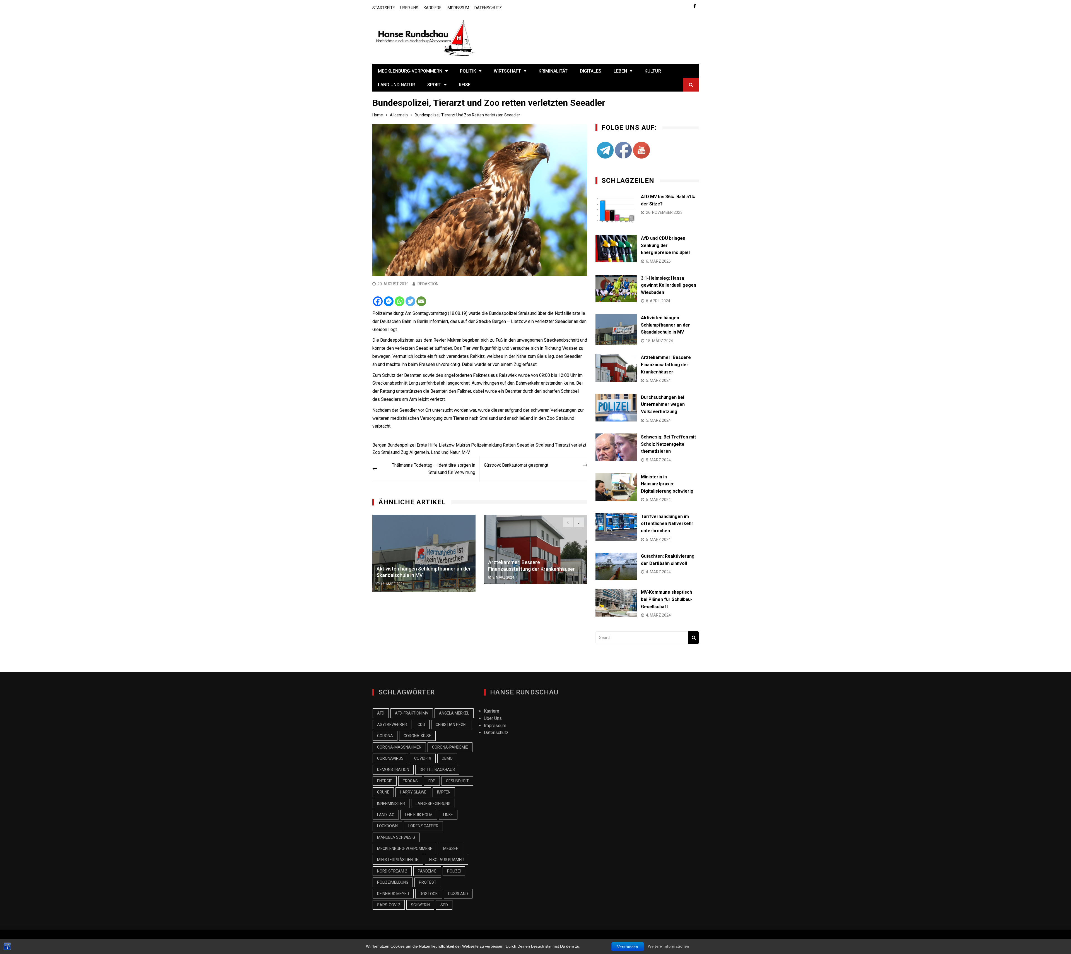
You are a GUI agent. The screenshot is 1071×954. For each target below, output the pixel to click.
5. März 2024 (503, 578)
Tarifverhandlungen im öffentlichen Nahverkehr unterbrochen (667, 523)
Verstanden (627, 947)
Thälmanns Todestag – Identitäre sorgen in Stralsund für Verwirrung (433, 468)
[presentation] (568, 522)
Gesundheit (457, 781)
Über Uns (409, 8)
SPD (444, 905)
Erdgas (410, 781)
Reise (465, 84)
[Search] (693, 637)
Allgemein (419, 452)
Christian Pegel (451, 724)
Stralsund (545, 445)
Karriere (433, 8)
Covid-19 (422, 758)
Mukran (463, 445)
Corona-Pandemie (450, 747)
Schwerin (420, 905)
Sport (434, 84)
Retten (509, 445)
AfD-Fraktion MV (411, 713)
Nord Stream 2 (392, 871)
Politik (468, 71)
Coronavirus (390, 758)
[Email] (421, 301)
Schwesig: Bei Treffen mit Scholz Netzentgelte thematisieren (668, 444)
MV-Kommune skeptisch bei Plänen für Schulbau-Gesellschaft (666, 599)
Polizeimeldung (486, 445)
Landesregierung (433, 803)
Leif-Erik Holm (419, 814)
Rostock (429, 893)
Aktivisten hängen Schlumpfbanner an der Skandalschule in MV (665, 325)
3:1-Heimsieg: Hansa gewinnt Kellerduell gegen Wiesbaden (668, 285)
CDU (421, 724)
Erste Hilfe (427, 445)
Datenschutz (488, 8)
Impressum (458, 8)
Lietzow (447, 445)
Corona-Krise (417, 736)
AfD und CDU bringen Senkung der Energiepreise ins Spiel (665, 245)
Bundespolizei (401, 445)
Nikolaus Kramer (446, 859)
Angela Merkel (454, 713)
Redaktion (428, 284)
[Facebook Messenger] (389, 301)
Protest (427, 882)
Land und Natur (396, 84)
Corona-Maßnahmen (399, 747)
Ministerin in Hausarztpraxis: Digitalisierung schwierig (667, 484)
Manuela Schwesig (396, 837)
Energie (384, 781)
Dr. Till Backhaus (437, 769)
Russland (458, 893)
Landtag (385, 814)
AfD (380, 713)
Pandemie (427, 871)
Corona (385, 736)
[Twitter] (410, 301)
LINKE (448, 814)
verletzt (578, 445)
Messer (451, 848)
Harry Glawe (413, 792)
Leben (620, 71)
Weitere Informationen (668, 946)
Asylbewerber (392, 724)
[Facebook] (378, 301)
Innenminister (391, 803)
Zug (404, 452)
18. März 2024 (392, 584)
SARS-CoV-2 (388, 905)
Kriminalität (553, 71)
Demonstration (393, 769)
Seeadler (525, 445)
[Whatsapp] (399, 301)
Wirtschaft (507, 71)
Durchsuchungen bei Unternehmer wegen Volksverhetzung (663, 404)
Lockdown (387, 826)
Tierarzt (562, 445)
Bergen (379, 445)
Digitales (590, 71)
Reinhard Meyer (393, 893)
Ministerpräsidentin (398, 859)
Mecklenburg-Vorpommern (410, 71)
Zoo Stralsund (386, 452)
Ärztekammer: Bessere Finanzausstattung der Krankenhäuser (666, 364)
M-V (466, 452)
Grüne (383, 792)
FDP (431, 781)
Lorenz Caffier (423, 826)
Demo (447, 758)
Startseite (383, 8)
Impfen (443, 792)
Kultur (653, 71)
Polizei (454, 871)
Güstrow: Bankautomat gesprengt (516, 465)
